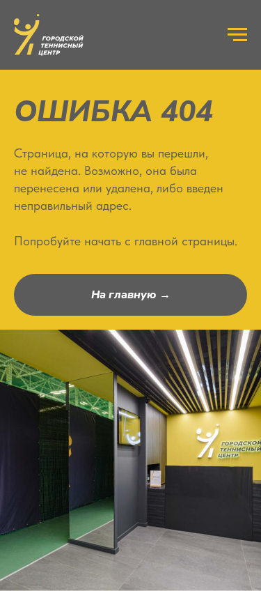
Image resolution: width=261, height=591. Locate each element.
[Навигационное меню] (237, 35)
